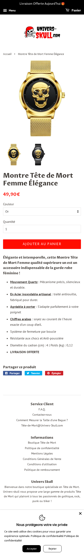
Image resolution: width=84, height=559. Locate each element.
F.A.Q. (42, 409)
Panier (76, 10)
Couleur (8, 204)
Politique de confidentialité (42, 448)
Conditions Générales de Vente (42, 459)
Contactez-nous (42, 414)
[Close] (80, 513)
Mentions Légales (42, 453)
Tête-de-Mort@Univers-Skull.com (42, 425)
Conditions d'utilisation (42, 464)
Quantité (9, 222)
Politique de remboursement (42, 470)
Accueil (7, 54)
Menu (12, 10)
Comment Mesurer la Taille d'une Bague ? (42, 420)
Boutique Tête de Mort (42, 442)
